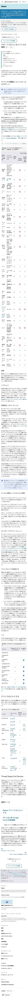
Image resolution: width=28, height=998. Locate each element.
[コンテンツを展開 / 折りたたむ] (11, 52)
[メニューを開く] (2, 2)
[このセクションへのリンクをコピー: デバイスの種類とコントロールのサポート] (11, 84)
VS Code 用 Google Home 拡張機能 (11, 819)
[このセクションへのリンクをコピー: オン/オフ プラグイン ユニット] (23, 531)
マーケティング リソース (7, 956)
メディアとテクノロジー (7, 936)
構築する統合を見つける (7, 905)
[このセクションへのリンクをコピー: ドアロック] (10, 385)
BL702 (11, 722)
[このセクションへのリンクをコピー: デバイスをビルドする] (20, 697)
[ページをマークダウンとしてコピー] (11, 47)
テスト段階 (15, 117)
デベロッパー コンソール (7, 975)
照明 (2, 928)
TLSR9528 (12, 758)
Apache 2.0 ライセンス (18, 873)
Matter (4, 6)
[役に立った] (16, 37)
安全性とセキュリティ (6, 933)
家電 (2, 939)
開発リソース (4, 958)
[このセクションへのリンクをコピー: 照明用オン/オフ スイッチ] (19, 406)
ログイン (24, 1)
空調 (2, 930)
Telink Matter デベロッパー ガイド (24, 761)
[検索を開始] (20, 2)
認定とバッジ (4, 953)
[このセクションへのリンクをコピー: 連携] (5, 371)
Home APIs (4, 916)
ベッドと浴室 (4, 944)
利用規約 (3, 991)
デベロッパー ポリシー (6, 968)
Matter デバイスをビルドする (13, 811)
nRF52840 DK (12, 729)
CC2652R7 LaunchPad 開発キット (13, 768)
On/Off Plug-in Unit (3, 316)
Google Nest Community (7, 984)
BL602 (11, 718)
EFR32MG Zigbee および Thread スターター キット (13, 751)
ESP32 (11, 725)
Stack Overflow (5, 982)
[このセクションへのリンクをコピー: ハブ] (5, 635)
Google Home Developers (6, 34)
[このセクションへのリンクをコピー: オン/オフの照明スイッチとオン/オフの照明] (2, 495)
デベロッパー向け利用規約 (7, 965)
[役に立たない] (19, 37)
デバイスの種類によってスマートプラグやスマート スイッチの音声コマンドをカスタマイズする (14, 548)
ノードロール (22, 426)
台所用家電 (3, 941)
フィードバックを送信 (9, 41)
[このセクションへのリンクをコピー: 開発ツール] (11, 802)
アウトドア (3, 947)
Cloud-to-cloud (5, 895)
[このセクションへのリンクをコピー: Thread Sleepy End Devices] (24, 777)
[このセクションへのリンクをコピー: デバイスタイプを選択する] (20, 569)
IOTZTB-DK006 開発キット (13, 735)
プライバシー (10, 991)
